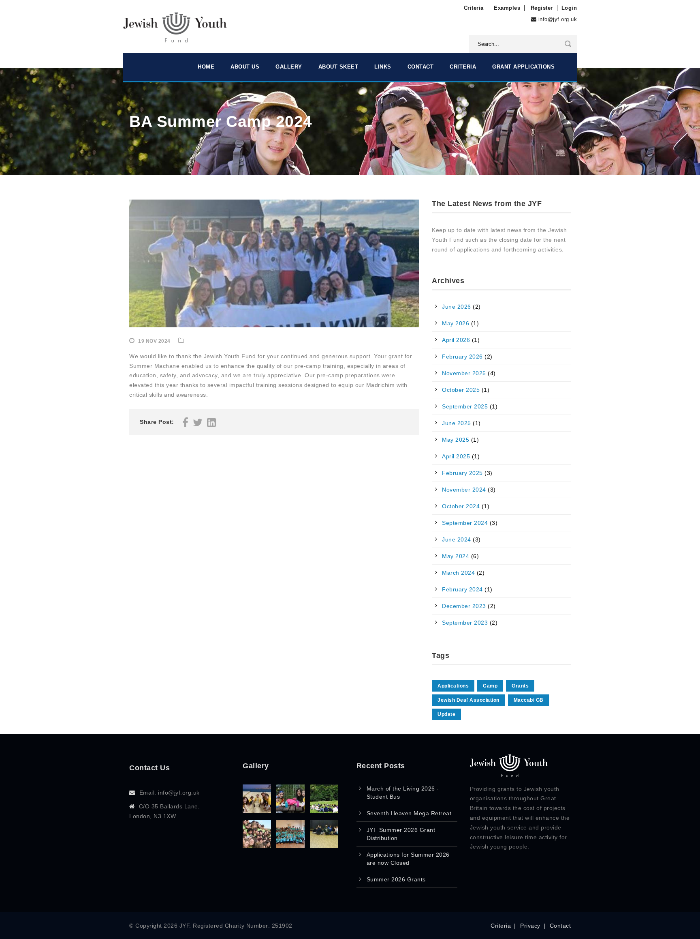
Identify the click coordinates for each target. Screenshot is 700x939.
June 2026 (456, 306)
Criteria (474, 8)
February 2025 (462, 473)
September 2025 (465, 406)
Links (382, 67)
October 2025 (461, 390)
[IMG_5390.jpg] (290, 810)
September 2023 (465, 622)
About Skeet (338, 67)
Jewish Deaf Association (468, 700)
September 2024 (465, 523)
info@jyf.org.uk (557, 19)
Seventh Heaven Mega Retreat (409, 813)
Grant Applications (523, 67)
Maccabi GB (529, 700)
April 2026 (456, 340)
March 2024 (458, 572)
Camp (490, 686)
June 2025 (456, 423)
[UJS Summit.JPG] (290, 845)
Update (446, 714)
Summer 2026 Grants (396, 879)
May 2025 (455, 439)
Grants (520, 686)
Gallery (288, 67)
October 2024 (461, 506)
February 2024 (462, 589)
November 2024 (464, 489)
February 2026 (462, 356)
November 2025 (464, 373)
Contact (421, 67)
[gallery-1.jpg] (324, 845)
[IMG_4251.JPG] (257, 845)
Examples (507, 8)
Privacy (530, 925)
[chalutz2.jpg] (324, 810)
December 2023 (464, 606)
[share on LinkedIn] (211, 424)
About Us (244, 67)
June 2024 (456, 539)
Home (206, 67)
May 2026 (455, 323)
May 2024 (455, 556)
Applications (453, 686)
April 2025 (456, 456)
